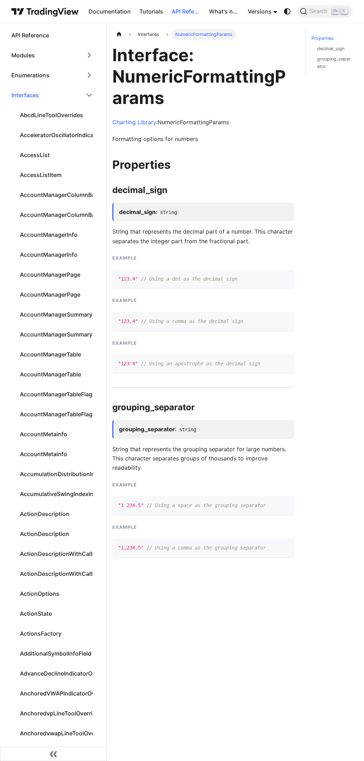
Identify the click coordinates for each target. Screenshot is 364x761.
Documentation (110, 11)
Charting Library (134, 122)
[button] (52, 55)
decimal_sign (330, 48)
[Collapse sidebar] (53, 754)
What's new (225, 11)
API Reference (188, 11)
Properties (322, 38)
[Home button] (45, 11)
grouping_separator (333, 62)
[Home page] (119, 34)
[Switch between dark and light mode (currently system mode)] (287, 11)
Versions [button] (260, 11)
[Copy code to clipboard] (285, 278)
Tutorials (151, 11)
